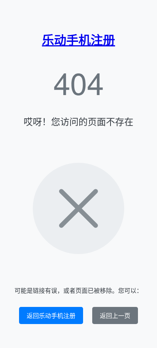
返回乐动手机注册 (51, 315)
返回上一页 (115, 315)
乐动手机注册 (78, 39)
